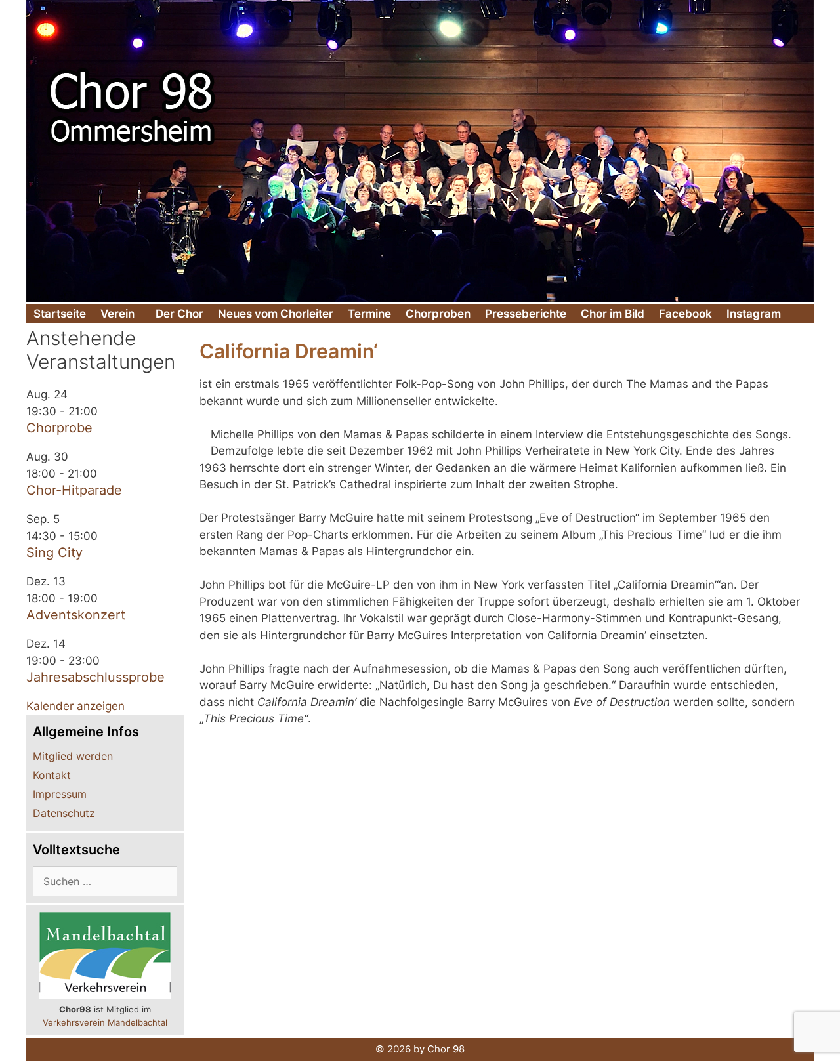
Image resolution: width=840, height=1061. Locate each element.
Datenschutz (64, 813)
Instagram (753, 313)
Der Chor (179, 313)
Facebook (685, 313)
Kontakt (52, 774)
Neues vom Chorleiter (275, 313)
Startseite (59, 313)
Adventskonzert (75, 615)
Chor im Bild (612, 313)
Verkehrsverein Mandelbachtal (105, 1022)
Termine (369, 313)
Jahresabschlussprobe (95, 677)
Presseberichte (525, 313)
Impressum (60, 794)
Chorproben (438, 313)
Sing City (54, 552)
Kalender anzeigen (75, 706)
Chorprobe (59, 428)
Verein (117, 313)
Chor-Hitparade (74, 490)
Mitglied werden (73, 755)
